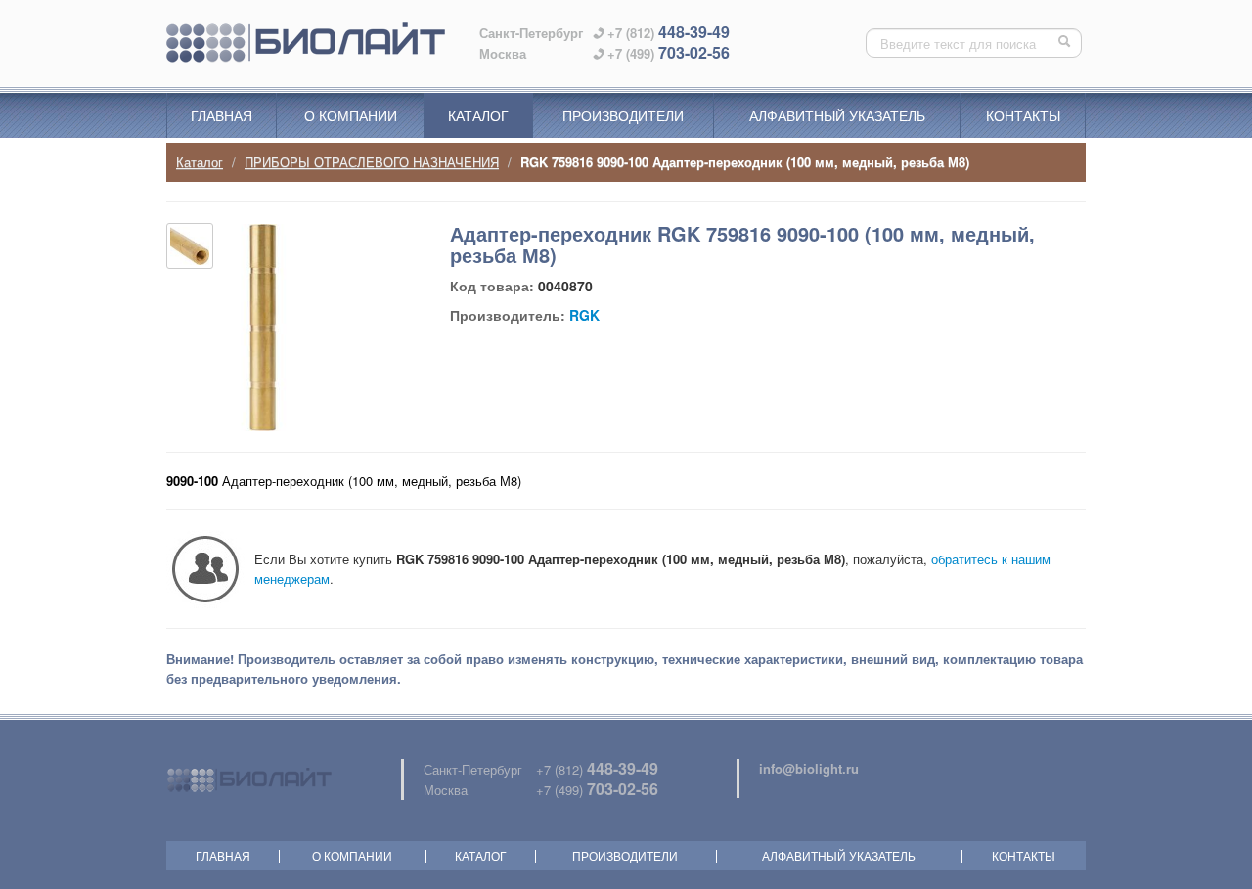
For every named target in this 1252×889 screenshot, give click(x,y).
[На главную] (305, 43)
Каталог (478, 115)
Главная (221, 115)
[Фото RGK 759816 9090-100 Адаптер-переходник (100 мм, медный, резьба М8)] (261, 327)
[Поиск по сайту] (1066, 43)
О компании (350, 115)
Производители (623, 115)
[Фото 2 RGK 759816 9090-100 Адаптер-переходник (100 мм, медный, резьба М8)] (189, 246)
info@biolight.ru (809, 768)
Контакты (1023, 115)
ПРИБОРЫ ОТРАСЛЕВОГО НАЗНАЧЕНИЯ (372, 162)
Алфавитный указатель (837, 115)
